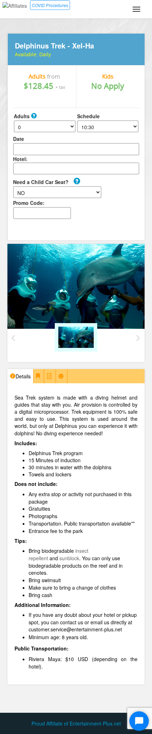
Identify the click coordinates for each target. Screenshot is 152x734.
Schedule (88, 116)
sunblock (69, 558)
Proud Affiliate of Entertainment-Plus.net (76, 723)
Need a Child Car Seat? (41, 181)
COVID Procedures (50, 5)
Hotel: (20, 158)
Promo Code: (29, 202)
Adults (22, 116)
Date (18, 138)
